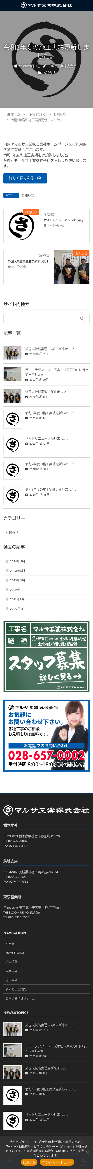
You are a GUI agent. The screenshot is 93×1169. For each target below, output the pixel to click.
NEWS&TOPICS (15, 953)
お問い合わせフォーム (20, 998)
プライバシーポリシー (57, 1162)
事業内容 (11, 971)
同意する (29, 1162)
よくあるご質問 (16, 989)
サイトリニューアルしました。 (64, 220)
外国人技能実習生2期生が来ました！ (51, 349)
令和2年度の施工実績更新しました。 (51, 464)
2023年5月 (17, 571)
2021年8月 (17, 599)
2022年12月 (18, 590)
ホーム (10, 943)
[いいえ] (87, 1152)
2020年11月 (18, 609)
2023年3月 (17, 580)
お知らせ (49, 73)
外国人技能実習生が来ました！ (28, 261)
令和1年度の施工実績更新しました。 (51, 489)
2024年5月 (17, 561)
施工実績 (11, 980)
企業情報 (11, 962)
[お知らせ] (21, 225)
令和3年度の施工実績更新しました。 (51, 413)
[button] (25, 178)
